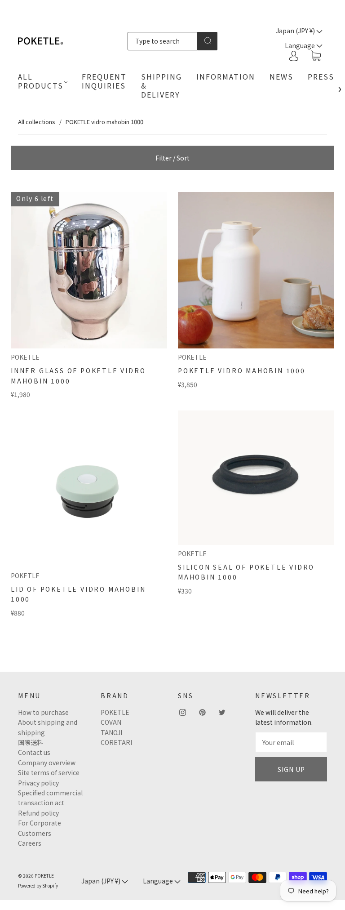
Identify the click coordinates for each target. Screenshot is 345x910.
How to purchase (43, 712)
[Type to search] (163, 41)
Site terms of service (49, 772)
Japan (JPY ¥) (296, 30)
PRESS (321, 76)
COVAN (111, 722)
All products (40, 81)
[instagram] (182, 713)
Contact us (34, 752)
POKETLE (25, 356)
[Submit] (207, 40)
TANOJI (111, 732)
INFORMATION (225, 76)
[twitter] (222, 713)
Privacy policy (38, 782)
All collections (36, 121)
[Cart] (316, 56)
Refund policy (38, 812)
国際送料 (30, 742)
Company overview (46, 762)
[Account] (294, 56)
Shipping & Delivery (161, 85)
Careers (29, 843)
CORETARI (116, 742)
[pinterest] (202, 713)
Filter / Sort (172, 157)
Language (158, 880)
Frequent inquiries (104, 81)
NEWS (281, 76)
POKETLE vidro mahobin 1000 (241, 370)
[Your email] (291, 742)
